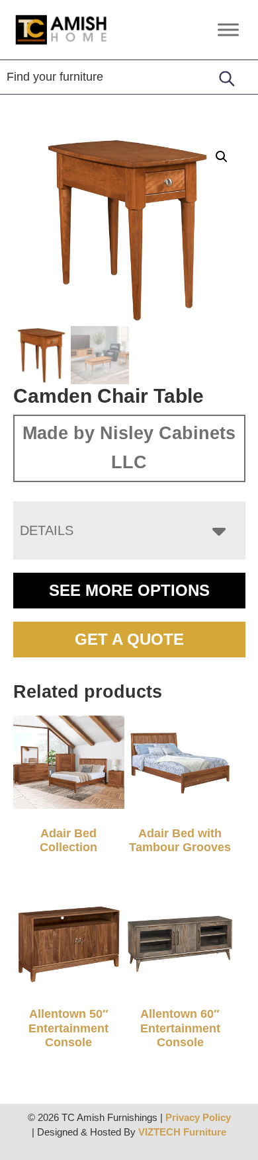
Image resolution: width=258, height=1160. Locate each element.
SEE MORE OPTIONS (129, 590)
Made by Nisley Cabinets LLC (129, 447)
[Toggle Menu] (228, 29)
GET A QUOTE (129, 639)
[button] (222, 157)
